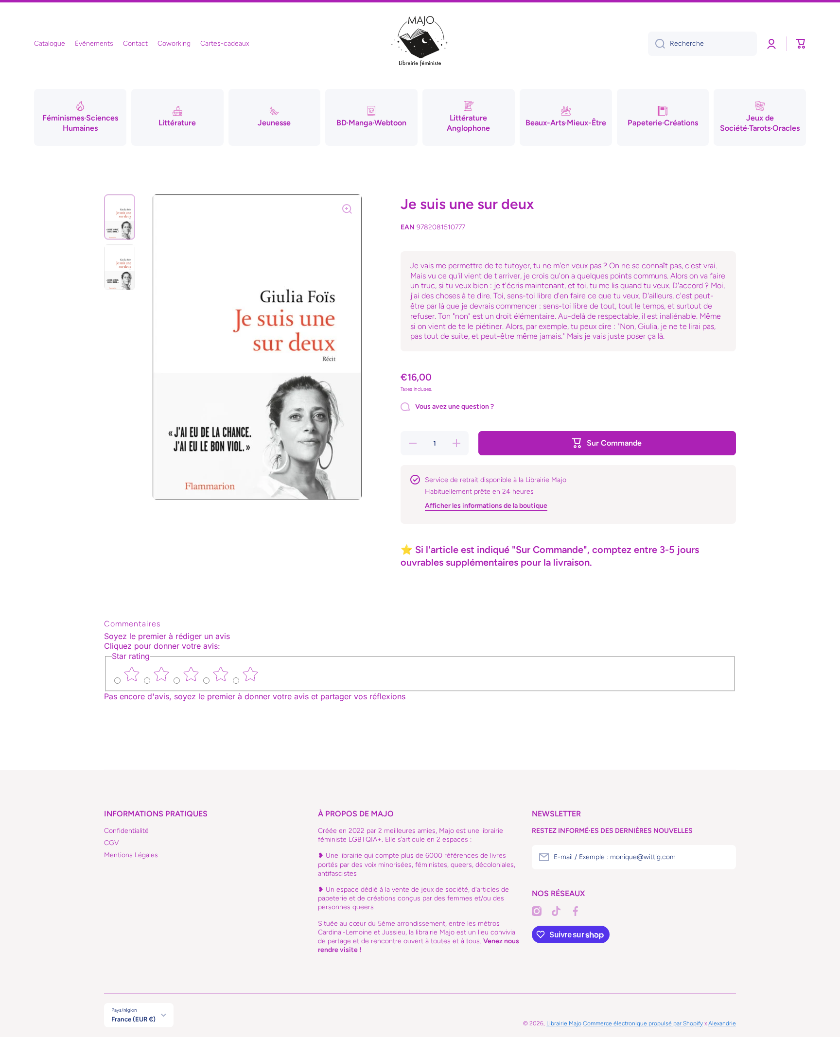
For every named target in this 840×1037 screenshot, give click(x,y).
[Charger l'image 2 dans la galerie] (119, 267)
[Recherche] (656, 44)
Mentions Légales (131, 855)
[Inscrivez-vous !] (724, 857)
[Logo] (420, 43)
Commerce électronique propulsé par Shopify (643, 1023)
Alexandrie (722, 1023)
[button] (801, 44)
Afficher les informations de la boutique (486, 505)
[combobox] (702, 44)
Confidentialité (126, 831)
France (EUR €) (133, 1019)
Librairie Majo (563, 1023)
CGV (111, 843)
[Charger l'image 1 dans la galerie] (119, 217)
